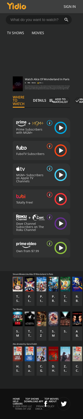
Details (39, 100)
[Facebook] (45, 403)
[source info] (48, 123)
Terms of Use (23, 408)
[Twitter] (63, 403)
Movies (38, 33)
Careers (18, 403)
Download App (33, 401)
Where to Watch (18, 100)
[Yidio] (16, 6)
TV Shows (15, 33)
